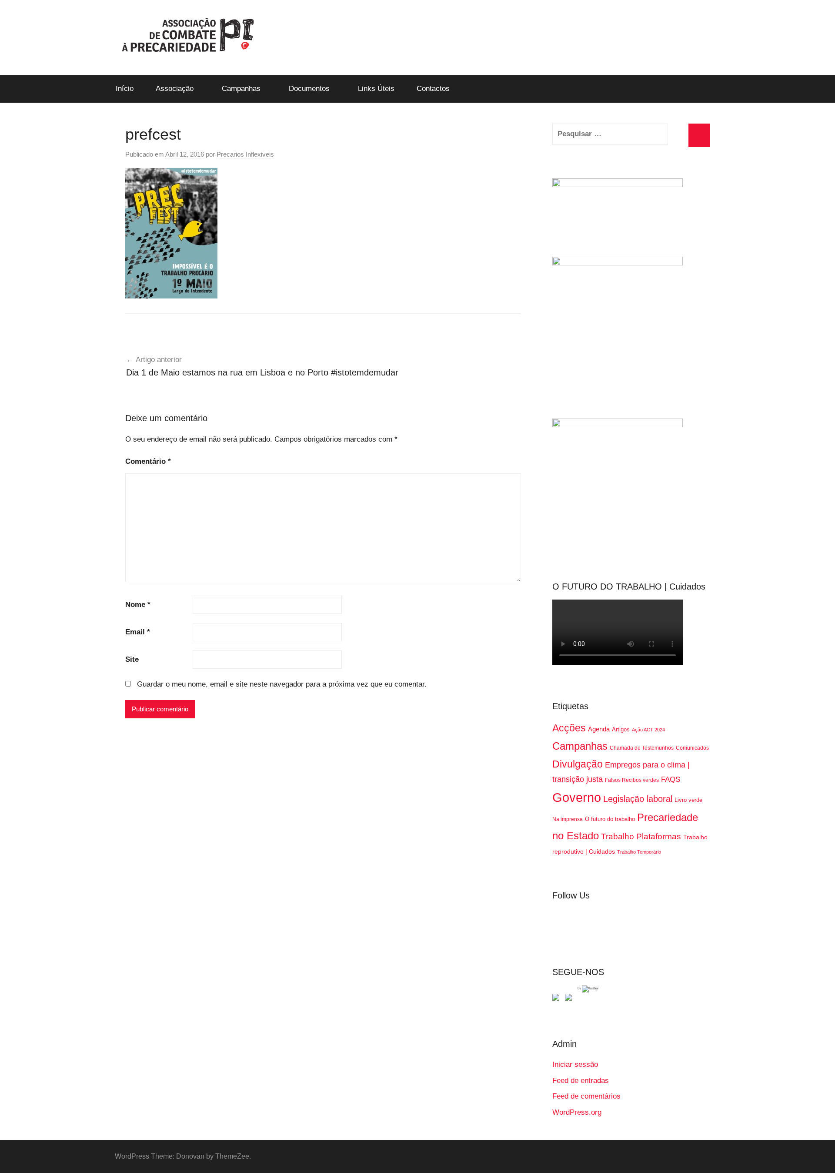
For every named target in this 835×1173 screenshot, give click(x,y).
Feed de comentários (586, 1096)
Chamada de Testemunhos (642, 748)
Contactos (433, 88)
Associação (175, 88)
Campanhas (241, 88)
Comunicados (692, 748)
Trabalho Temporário (639, 852)
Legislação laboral (637, 799)
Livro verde (688, 800)
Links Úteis (376, 88)
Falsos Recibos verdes (632, 780)
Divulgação (577, 764)
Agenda (599, 729)
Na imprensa (567, 819)
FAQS (670, 779)
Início (125, 88)
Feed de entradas (580, 1080)
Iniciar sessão (575, 1064)
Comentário (148, 461)
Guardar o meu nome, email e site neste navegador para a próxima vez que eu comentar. (282, 684)
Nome (137, 604)
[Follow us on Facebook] (557, 999)
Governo (576, 797)
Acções (569, 728)
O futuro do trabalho (610, 819)
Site (132, 659)
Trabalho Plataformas (641, 836)
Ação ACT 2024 (648, 729)
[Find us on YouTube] (570, 999)
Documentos (309, 88)
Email (137, 632)
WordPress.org (576, 1112)
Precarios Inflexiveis (245, 154)
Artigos (621, 729)
